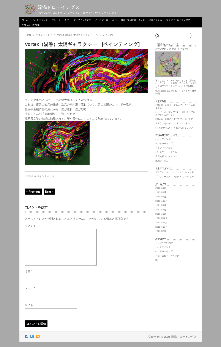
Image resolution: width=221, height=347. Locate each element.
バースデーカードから (106, 19)
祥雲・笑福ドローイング (133, 19)
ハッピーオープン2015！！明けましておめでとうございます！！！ (175, 113)
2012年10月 (161, 227)
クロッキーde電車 (30, 25)
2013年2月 (160, 209)
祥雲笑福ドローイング (166, 156)
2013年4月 (160, 205)
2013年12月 (161, 201)
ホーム (25, 19)
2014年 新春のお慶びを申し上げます (174, 119)
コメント (30, 226)
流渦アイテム (155, 19)
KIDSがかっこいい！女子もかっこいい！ (175, 127)
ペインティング (39, 19)
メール (30, 288)
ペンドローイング (60, 19)
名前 (28, 271)
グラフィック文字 (82, 19)
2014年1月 (160, 196)
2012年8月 (160, 231)
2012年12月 (161, 218)
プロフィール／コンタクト (179, 19)
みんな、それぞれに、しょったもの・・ (174, 123)
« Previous (33, 191)
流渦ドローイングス (59, 7)
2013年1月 (160, 214)
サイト (29, 305)
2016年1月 (160, 188)
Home (28, 34)
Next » (49, 191)
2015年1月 (160, 192)
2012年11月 (161, 222)
